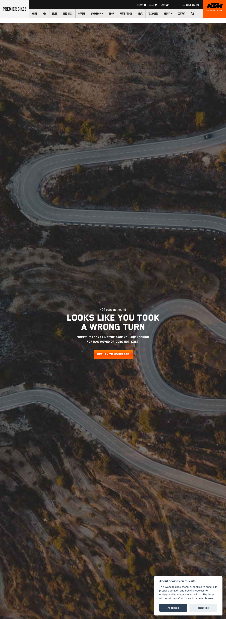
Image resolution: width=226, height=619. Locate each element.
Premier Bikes (14, 8)
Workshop (96, 13)
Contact (181, 13)
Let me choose (204, 598)
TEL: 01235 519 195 (190, 4)
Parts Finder (126, 13)
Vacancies (153, 13)
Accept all (173, 607)
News (140, 13)
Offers (81, 13)
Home (34, 13)
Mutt (54, 13)
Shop (111, 13)
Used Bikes (68, 13)
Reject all (203, 607)
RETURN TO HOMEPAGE (113, 354)
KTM (44, 13)
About (167, 13)
